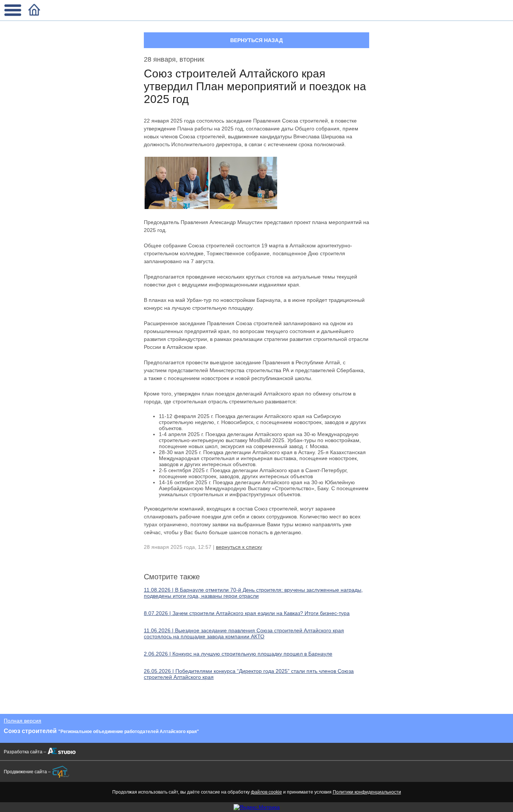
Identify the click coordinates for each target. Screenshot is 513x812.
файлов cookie (266, 792)
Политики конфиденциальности (367, 792)
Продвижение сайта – (27, 771)
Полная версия (22, 721)
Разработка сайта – (25, 751)
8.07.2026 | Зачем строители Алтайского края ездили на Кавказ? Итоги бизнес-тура (247, 613)
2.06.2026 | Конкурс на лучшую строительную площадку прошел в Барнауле (238, 654)
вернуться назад (256, 40)
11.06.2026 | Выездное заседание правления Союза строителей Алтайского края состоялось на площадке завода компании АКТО (244, 633)
